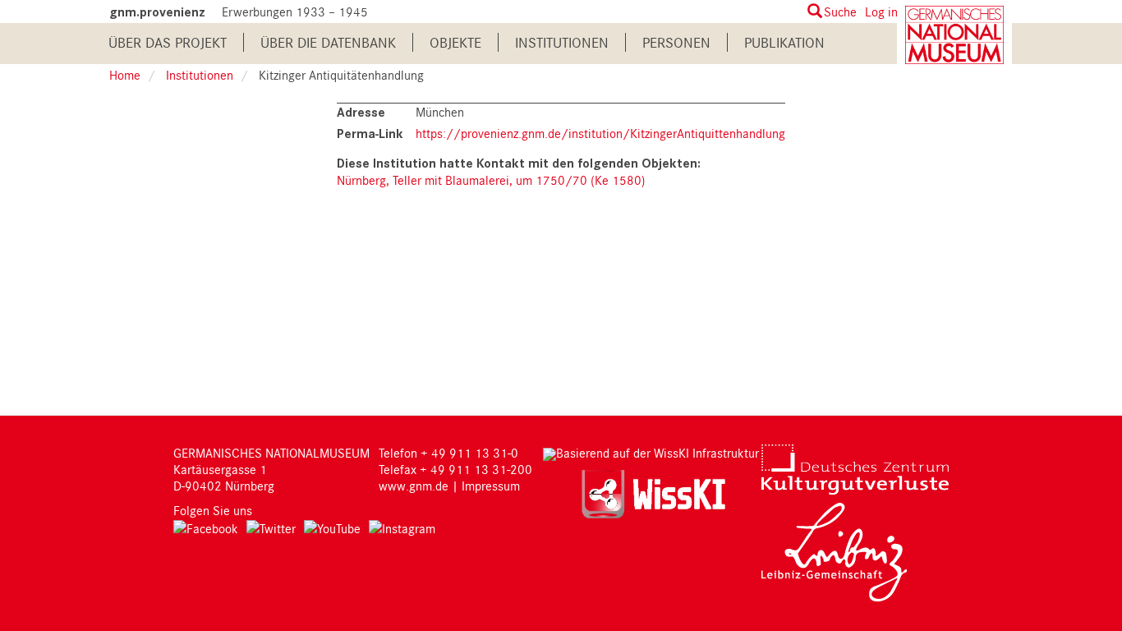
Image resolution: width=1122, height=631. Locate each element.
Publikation (784, 42)
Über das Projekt (167, 42)
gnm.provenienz (157, 12)
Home (124, 75)
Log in (881, 11)
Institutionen (562, 42)
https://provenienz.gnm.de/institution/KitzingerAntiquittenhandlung (600, 133)
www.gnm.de (413, 485)
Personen (676, 42)
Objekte (455, 42)
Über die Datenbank (328, 42)
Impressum (491, 485)
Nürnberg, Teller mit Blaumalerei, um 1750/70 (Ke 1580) (491, 180)
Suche (840, 11)
